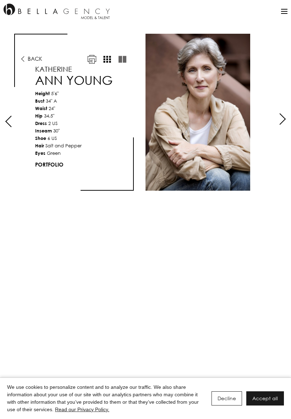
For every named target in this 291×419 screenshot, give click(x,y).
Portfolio (49, 164)
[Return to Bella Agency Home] (57, 11)
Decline (227, 398)
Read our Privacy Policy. (82, 409)
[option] (145, 112)
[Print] (92, 59)
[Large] (122, 59)
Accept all (265, 398)
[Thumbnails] (107, 59)
